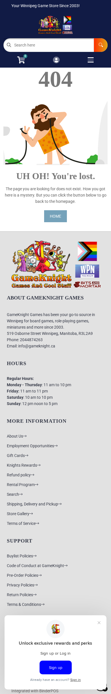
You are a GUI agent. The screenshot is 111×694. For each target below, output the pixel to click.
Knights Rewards (22, 465)
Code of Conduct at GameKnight (35, 565)
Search (13, 494)
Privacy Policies (20, 585)
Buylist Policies (20, 556)
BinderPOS (48, 691)
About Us (15, 436)
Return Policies (20, 594)
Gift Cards (16, 455)
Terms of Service (21, 523)
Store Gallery (18, 513)
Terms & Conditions (24, 604)
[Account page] (56, 60)
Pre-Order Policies (22, 575)
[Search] (101, 45)
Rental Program (21, 484)
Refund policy (19, 475)
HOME (55, 216)
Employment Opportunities (30, 446)
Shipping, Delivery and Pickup (32, 504)
